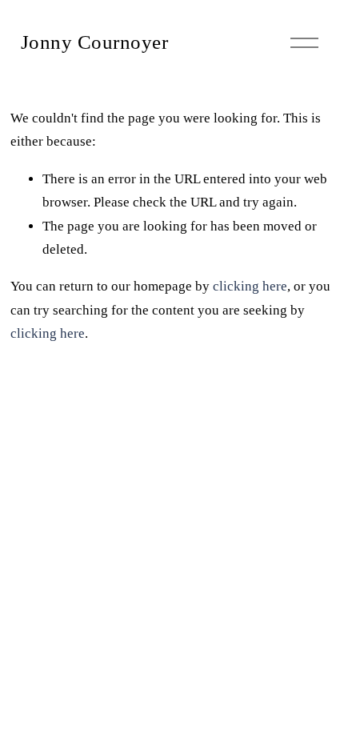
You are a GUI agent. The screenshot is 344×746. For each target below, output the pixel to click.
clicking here (250, 286)
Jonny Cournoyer (94, 42)
